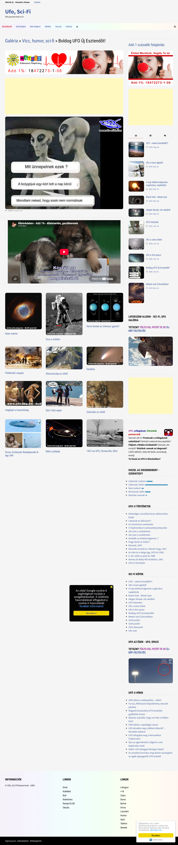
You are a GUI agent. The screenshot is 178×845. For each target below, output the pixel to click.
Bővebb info (156, 829)
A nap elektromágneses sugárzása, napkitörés (157, 183)
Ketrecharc (68, 799)
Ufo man (132, 630)
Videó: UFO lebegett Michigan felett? (146, 749)
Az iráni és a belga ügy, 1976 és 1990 (146, 552)
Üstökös (91, 369)
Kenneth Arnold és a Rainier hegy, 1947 (147, 548)
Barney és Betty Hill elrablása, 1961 (145, 559)
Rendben (156, 835)
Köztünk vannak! (137, 495)
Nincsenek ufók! (136, 491)
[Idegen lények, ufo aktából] (136, 210)
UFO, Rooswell (135, 627)
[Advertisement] (64, 96)
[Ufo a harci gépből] (136, 163)
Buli (64, 795)
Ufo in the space (153, 255)
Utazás (66, 807)
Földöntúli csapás (14, 373)
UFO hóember (152, 222)
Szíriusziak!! (134, 620)
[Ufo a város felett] (136, 239)
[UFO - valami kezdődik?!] (136, 143)
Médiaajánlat (35, 841)
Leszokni (124, 811)
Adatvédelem (23, 841)
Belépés (37, 2)
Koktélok (67, 791)
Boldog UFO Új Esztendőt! (158, 267)
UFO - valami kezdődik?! (157, 143)
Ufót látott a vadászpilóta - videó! (144, 700)
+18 (122, 791)
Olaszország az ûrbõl (57, 373)
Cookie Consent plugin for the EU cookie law (155, 839)
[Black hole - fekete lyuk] (136, 197)
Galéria (11, 41)
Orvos (123, 807)
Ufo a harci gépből (154, 162)
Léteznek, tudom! (137, 481)
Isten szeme (11, 333)
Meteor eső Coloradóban (157, 284)
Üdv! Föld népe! (54, 410)
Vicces (69, 26)
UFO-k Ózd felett (136, 562)
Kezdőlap (7, 26)
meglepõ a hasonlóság (17, 410)
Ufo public (35, 26)
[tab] (135, 135)
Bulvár (123, 803)
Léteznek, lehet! (136, 484)
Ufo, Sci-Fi (18, 11)
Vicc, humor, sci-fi (38, 41)
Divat (65, 787)
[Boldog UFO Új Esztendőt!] (136, 268)
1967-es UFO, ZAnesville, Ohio (102, 451)
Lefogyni (124, 787)
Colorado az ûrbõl (96, 412)
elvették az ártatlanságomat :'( (143, 538)
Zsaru (123, 795)
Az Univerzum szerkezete (140, 524)
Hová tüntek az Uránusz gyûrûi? (103, 326)
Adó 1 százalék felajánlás (146, 45)
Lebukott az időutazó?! (139, 520)
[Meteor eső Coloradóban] (136, 284)
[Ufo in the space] (136, 255)
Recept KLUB (69, 803)
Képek (48, 26)
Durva (123, 799)
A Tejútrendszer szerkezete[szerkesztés (147, 527)
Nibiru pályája (53, 451)
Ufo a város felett (154, 239)
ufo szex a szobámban (139, 531)
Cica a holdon (53, 339)
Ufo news (21, 26)
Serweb (123, 827)
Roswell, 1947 (135, 545)
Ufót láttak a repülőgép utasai (143, 724)
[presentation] (135, 135)
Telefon (123, 823)
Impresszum (10, 841)
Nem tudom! (135, 488)
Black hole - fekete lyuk (156, 197)
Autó (122, 819)
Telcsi (58, 26)
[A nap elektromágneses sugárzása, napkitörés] (136, 182)
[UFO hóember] (136, 222)
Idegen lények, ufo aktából (158, 209)
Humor (123, 815)
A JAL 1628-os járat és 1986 (141, 555)
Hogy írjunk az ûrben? (139, 541)
